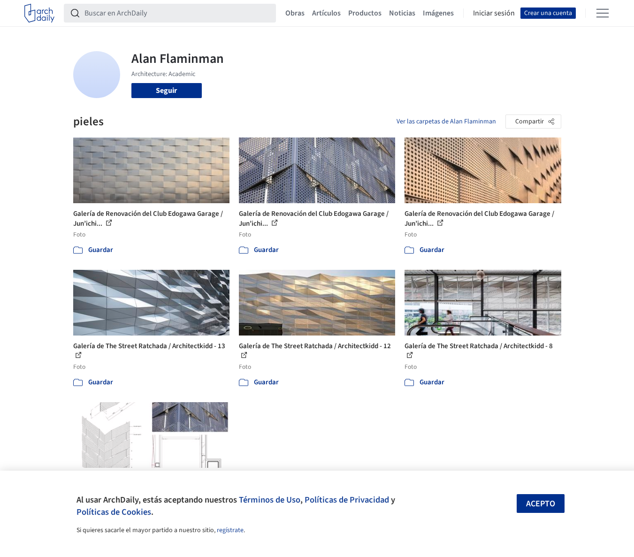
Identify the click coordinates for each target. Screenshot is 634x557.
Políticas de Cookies (113, 512)
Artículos (326, 13)
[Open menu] (602, 13)
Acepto (540, 504)
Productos (365, 13)
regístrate (230, 530)
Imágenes (438, 13)
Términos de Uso (269, 500)
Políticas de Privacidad (347, 500)
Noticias (402, 13)
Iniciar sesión (494, 13)
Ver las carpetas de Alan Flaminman (446, 121)
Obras (295, 13)
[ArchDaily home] (39, 13)
